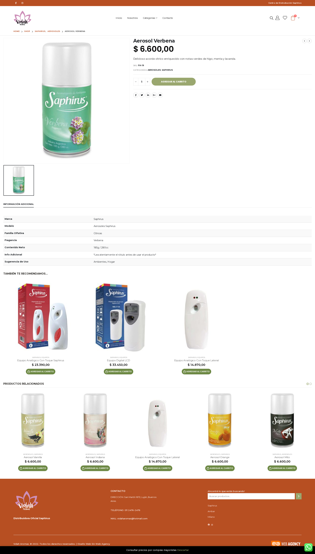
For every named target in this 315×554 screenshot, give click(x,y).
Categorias (149, 18)
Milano (211, 517)
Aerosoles (154, 70)
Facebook (135, 95)
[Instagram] (22, 3)
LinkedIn (148, 95)
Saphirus (167, 70)
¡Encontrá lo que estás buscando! (226, 491)
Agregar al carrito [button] (42, 371)
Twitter (142, 95)
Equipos (45, 357)
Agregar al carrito (173, 81)
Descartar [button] (183, 550)
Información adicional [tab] (18, 204)
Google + (154, 95)
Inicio (119, 18)
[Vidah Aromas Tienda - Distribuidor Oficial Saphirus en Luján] (22, 18)
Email (160, 95)
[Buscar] (299, 496)
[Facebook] (15, 3)
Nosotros (132, 18)
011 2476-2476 (132, 510)
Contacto (167, 18)
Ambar (211, 511)
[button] (307, 384)
